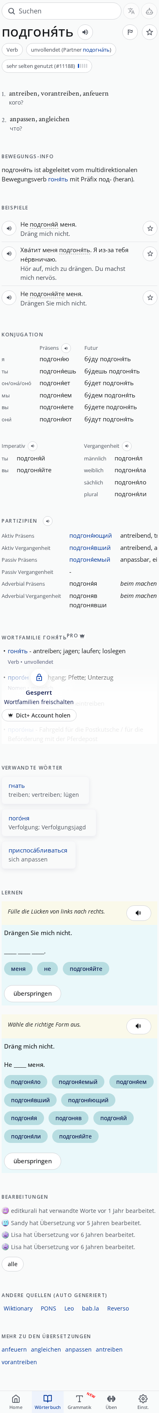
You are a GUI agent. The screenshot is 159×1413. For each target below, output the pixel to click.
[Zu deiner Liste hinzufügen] (149, 32)
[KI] (149, 11)
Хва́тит (30, 250)
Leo (69, 1308)
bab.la (90, 1308)
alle (13, 1264)
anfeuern (14, 1349)
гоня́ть (58, 179)
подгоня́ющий (90, 535)
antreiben (109, 1349)
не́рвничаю (37, 259)
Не (24, 224)
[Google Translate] (131, 11)
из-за (106, 250)
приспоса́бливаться (38, 850)
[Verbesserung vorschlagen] (130, 32)
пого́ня (19, 818)
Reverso (118, 1308)
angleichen (46, 1349)
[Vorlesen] (85, 32)
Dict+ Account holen (43, 715)
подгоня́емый (89, 559)
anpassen (78, 1349)
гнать (17, 785)
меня (67, 224)
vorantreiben (19, 1362)
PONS (48, 1308)
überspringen (32, 993)
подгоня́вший (90, 547)
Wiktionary (18, 1308)
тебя (121, 250)
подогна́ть (96, 49)
